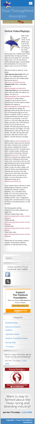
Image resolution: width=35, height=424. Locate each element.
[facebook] (8, 275)
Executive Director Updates (13, 328)
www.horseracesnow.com (13, 181)
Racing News (10, 342)
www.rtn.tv (15, 155)
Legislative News (12, 334)
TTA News (9, 346)
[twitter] (8, 282)
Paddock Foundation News (16, 338)
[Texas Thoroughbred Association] (7, 5)
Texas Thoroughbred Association (17, 13)
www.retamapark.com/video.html (15, 88)
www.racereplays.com (23, 141)
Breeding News (11, 323)
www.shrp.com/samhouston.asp (15, 82)
